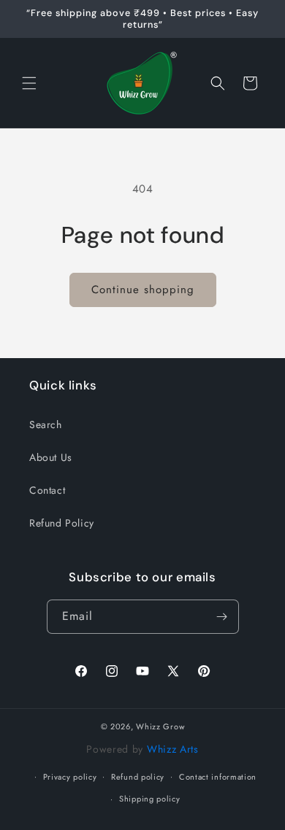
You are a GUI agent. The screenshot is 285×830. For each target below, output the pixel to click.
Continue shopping (142, 290)
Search (45, 424)
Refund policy (137, 777)
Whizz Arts (173, 749)
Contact (47, 490)
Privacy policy (70, 777)
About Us (50, 457)
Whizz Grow (160, 726)
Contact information (217, 777)
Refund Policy (61, 523)
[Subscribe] (222, 617)
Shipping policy (149, 798)
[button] (29, 83)
